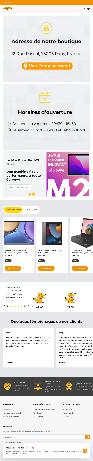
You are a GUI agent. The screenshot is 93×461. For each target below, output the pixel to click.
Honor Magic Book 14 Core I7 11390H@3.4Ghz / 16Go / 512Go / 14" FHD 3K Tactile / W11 (18, 252)
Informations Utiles (42, 404)
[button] (29, 194)
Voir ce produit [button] (13, 268)
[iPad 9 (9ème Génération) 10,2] (52, 233)
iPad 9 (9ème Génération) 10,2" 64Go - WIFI (50, 252)
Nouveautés (31, 210)
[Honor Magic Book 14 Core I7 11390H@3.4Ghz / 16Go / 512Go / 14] (19, 233)
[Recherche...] (83, 9)
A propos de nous (71, 404)
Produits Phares (13, 210)
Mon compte (9, 404)
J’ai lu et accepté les (14, 443)
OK (85, 451)
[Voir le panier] (88, 9)
